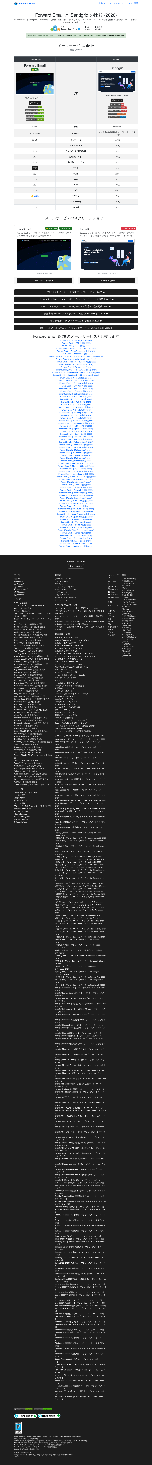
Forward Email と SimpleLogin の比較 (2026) (76, 508)
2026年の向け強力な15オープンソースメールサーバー (80, 1098)
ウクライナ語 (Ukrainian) (126, 650)
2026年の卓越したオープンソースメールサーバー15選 (78, 1300)
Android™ (20, 584)
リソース (18, 789)
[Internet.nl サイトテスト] (34, 110)
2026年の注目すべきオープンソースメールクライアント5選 (80, 1317)
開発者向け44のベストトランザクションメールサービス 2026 (75, 313)
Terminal (20, 594)
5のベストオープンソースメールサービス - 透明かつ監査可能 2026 (75, 306)
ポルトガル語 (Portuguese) (126, 631)
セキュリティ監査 (62, 581)
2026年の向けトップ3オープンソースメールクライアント (80, 989)
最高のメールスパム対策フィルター (69, 643)
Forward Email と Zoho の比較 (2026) (76, 541)
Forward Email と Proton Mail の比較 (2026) (76, 495)
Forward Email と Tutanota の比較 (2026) (76, 527)
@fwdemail (114, 589)
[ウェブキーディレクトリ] (78, 207)
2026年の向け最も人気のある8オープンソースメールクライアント (80, 1144)
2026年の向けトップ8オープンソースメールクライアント (80, 1122)
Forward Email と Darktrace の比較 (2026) (76, 383)
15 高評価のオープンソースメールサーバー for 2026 (79, 883)
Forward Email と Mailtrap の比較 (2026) (76, 458)
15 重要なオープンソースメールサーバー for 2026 (78, 856)
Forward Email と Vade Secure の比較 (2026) (76, 530)
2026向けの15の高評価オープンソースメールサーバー (80, 1392)
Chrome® (20, 592)
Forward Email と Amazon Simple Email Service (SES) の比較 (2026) (76, 356)
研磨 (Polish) (126, 627)
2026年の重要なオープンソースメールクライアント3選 (79, 1355)
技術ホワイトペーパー (63, 578)
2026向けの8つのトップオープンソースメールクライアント (80, 1387)
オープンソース (61, 600)
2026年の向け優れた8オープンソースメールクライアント (80, 1035)
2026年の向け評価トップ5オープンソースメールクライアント (80, 999)
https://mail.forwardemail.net (113, 35)
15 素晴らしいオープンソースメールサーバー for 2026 (80, 928)
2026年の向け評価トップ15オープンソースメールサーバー (80, 994)
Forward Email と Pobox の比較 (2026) (76, 484)
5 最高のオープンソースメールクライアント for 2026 (79, 842)
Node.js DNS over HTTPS (65, 696)
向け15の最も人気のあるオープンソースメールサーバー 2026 (79, 769)
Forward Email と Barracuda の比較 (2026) (76, 364)
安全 (109, 613)
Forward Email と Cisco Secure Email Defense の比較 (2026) (76, 372)
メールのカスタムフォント (65, 669)
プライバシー (121, 3)
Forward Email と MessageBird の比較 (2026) (76, 463)
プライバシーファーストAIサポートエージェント (74, 653)
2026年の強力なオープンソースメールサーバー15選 (78, 1236)
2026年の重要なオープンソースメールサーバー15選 (80, 1226)
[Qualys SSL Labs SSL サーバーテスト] (35, 119)
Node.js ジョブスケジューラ (66, 701)
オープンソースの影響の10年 (66, 637)
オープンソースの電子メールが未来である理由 (73, 731)
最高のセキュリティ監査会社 (66, 651)
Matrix (112, 592)
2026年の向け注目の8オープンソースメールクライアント (80, 1055)
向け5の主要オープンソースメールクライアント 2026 (80, 796)
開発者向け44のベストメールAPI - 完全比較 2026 (75, 320)
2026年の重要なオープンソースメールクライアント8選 (79, 1232)
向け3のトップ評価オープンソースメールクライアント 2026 (80, 764)
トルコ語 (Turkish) (128, 646)
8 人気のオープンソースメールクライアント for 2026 (79, 891)
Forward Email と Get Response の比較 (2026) (76, 407)
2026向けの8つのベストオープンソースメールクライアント (80, 1376)
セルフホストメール (63, 592)
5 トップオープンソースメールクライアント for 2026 (79, 879)
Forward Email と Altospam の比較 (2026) (76, 353)
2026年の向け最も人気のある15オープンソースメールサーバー (79, 1138)
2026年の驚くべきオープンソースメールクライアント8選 (80, 1202)
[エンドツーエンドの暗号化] (79, 195)
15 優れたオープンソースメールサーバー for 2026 (77, 915)
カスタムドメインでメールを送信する (29, 605)
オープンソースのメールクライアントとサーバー (79, 735)
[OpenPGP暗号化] (80, 201)
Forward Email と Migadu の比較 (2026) (76, 468)
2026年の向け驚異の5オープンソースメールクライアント (80, 1066)
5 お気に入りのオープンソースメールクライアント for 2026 (79, 951)
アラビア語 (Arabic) (129, 578)
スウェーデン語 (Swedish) (127, 640)
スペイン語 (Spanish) (129, 637)
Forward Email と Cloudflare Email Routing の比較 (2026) (76, 375)
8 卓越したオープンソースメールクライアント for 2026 (79, 911)
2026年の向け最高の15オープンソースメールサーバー (79, 1070)
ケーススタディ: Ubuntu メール (67, 661)
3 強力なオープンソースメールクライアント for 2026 (77, 972)
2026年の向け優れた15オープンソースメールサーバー (78, 1033)
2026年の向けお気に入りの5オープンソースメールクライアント (80, 1085)
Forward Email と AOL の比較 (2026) (76, 343)
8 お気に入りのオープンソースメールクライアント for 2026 (78, 852)
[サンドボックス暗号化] (85, 151)
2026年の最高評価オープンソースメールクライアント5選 (80, 1288)
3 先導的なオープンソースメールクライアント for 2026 (80, 904)
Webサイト (35, 103)
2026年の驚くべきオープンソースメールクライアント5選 (80, 1325)
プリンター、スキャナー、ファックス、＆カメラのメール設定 (33, 614)
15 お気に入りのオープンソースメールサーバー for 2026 (79, 847)
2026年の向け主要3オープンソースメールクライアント (80, 1029)
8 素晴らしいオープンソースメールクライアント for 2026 (79, 932)
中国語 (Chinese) (128, 581)
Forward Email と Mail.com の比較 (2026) (76, 439)
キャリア (111, 635)
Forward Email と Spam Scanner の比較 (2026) (76, 514)
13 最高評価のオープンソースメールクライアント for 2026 (79, 898)
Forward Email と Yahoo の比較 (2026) (76, 533)
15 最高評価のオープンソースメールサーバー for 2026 (80, 894)
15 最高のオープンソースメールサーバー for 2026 (80, 838)
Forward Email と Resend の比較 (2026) (76, 498)
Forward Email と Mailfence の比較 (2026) (76, 447)
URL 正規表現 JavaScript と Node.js (69, 728)
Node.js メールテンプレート (66, 699)
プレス (110, 632)
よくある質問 (132, 3)
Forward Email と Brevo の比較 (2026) (76, 367)
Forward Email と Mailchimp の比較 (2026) (76, 442)
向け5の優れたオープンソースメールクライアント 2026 (79, 804)
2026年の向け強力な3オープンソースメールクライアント (80, 1103)
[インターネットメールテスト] (49, 1415)
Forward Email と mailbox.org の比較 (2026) (76, 546)
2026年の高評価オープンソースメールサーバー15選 (80, 1264)
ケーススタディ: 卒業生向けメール (68, 659)
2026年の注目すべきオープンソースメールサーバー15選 (80, 1186)
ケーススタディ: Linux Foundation (68, 664)
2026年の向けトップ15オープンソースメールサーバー (79, 1117)
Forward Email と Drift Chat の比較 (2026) (76, 386)
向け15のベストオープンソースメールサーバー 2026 (80, 739)
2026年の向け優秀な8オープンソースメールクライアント (80, 1045)
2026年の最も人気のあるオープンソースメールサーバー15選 (80, 1274)
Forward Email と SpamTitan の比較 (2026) (76, 516)
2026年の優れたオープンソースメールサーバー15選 (80, 1305)
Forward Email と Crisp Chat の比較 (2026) (76, 377)
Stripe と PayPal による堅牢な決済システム (72, 723)
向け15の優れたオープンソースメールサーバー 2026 (80, 800)
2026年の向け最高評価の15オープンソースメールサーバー (80, 1015)
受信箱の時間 (19, 798)
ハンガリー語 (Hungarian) (126, 607)
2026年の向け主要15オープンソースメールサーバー (80, 1025)
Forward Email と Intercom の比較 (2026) (76, 431)
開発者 (58, 575)
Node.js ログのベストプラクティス (69, 648)
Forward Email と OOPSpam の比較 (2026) (76, 479)
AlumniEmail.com (21, 811)
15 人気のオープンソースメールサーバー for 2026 (77, 888)
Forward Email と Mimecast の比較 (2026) (76, 471)
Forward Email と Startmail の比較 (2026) (76, 519)
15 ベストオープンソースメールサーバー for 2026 (79, 867)
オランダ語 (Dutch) (129, 590)
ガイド (17, 599)
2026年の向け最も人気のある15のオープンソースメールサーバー (80, 1005)
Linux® (19, 586)
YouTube (114, 594)
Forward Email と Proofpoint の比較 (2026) (76, 492)
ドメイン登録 (19, 803)
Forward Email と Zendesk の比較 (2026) (76, 538)
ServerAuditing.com (22, 816)
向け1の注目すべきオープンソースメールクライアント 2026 (80, 823)
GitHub (113, 586)
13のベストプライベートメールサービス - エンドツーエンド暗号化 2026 (75, 299)
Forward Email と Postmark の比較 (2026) (76, 490)
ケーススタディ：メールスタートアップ (71, 720)
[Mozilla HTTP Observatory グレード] (35, 116)
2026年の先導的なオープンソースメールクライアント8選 (80, 1296)
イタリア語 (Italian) (129, 616)
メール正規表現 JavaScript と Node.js (70, 675)
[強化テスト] (35, 106)
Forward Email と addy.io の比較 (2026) (76, 543)
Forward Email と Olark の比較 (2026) (76, 482)
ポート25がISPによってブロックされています (32, 784)
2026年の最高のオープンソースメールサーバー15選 (79, 1206)
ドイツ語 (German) (129, 602)
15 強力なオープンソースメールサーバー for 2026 (78, 862)
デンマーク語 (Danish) (126, 586)
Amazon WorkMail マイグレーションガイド (72, 640)
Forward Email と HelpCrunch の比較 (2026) (76, 423)
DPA (109, 624)
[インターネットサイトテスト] (25, 1415)
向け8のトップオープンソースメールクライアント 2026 (80, 753)
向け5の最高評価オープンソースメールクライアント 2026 (80, 785)
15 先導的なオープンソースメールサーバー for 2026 (78, 902)
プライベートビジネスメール (25, 792)
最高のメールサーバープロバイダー (69, 645)
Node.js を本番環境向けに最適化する (69, 685)
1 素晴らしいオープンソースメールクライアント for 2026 (78, 834)
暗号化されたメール (107, 3)
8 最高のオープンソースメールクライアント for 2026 (79, 940)
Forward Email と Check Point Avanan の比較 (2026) (76, 369)
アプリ (17, 575)
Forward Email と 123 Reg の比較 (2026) (76, 340)
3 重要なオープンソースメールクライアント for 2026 (79, 859)
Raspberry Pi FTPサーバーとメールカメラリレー (33, 620)
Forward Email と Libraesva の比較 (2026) (76, 436)
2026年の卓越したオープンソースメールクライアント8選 (80, 1303)
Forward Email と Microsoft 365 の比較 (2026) (76, 466)
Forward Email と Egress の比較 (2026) (76, 391)
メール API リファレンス (64, 586)
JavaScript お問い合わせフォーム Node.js (71, 693)
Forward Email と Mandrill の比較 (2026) (76, 460)
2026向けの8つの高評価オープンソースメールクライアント (80, 1397)
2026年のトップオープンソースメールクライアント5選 (80, 1258)
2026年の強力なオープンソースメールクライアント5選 (79, 1238)
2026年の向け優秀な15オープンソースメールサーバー (79, 1039)
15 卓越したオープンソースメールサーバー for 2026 (79, 907)
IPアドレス (59, 584)
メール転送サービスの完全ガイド (68, 683)
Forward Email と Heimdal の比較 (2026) (76, 418)
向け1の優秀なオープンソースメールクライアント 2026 (79, 812)
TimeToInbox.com (21, 814)
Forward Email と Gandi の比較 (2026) (76, 404)
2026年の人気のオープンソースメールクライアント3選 (79, 1344)
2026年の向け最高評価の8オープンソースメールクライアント (80, 1021)
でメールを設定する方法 (28, 624)
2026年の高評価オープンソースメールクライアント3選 (79, 1269)
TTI (34, 168)
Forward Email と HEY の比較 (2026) (76, 415)
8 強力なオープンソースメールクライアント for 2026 (79, 864)
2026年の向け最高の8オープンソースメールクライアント (80, 1074)
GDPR (110, 621)
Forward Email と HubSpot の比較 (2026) (76, 426)
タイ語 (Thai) (126, 644)
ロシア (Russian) (128, 635)
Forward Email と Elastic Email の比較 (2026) (76, 394)
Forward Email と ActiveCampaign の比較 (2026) (76, 351)
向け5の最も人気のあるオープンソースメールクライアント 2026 (80, 775)
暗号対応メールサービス (64, 688)
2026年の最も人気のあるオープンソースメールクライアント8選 (80, 1280)
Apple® (17, 578)
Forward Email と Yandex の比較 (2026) (76, 535)
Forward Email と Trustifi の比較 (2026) (76, 524)
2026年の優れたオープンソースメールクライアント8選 (79, 1182)
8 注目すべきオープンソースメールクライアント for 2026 (78, 924)
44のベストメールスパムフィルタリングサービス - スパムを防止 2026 (75, 327)
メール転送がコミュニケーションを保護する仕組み (75, 725)
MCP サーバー (60, 680)
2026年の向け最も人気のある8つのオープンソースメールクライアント (80, 1010)
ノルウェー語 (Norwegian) (126, 624)
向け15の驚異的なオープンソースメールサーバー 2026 (80, 828)
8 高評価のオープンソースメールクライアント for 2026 (80, 886)
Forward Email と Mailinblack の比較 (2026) (76, 452)
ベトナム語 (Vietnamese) (127, 654)
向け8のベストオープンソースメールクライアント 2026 (79, 743)
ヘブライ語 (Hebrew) (129, 604)
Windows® (18, 581)
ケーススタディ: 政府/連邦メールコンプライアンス (75, 656)
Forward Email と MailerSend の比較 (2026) (76, 444)
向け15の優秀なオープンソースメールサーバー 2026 (80, 808)
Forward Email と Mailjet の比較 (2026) (76, 455)
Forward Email (35, 65)
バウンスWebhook (62, 594)
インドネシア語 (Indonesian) (127, 612)
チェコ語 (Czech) (128, 583)
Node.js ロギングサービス (65, 704)
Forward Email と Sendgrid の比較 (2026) (76, 506)
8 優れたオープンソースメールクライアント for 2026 (79, 918)
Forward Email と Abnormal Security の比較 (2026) (76, 348)
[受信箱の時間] (78, 168)
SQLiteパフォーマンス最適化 (66, 715)
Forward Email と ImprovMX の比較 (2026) (76, 428)
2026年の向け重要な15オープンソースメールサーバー (80, 1089)
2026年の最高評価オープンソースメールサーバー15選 (80, 1284)
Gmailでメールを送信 (22, 608)
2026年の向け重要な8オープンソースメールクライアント (79, 1093)
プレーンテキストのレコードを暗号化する (33, 806)
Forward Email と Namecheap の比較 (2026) (76, 474)
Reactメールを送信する (64, 717)
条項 (109, 618)
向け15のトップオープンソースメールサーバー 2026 (78, 748)
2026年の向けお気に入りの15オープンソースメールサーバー (80, 1079)
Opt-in (36, 196)
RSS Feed (114, 597)
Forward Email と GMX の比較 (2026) (76, 402)
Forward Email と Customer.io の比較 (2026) (76, 380)
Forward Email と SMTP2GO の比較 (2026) (76, 503)
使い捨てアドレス (21, 800)
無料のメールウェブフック (65, 589)
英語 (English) (127, 592)
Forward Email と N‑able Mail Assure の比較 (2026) (76, 476)
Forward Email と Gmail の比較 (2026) (76, 410)
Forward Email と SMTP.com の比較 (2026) (76, 500)
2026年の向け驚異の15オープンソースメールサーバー (79, 1061)
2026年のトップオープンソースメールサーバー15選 (80, 1253)
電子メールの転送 (64, 35)
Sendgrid (117, 68)
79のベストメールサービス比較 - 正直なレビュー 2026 (75, 292)
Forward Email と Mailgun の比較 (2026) (76, 450)
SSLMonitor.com (20, 822)
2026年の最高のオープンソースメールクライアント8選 (80, 1210)
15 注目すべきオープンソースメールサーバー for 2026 (79, 920)
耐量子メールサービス (63, 709)
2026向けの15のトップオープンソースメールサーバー (80, 1381)
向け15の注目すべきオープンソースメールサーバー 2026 (80, 817)
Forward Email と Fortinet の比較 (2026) (76, 399)
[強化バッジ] (18, 1427)
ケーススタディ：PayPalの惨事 (67, 707)
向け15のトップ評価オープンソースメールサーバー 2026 (78, 759)
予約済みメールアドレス (24, 808)
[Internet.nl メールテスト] (34, 113)
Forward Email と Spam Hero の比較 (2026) (76, 511)
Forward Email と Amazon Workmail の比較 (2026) (76, 359)
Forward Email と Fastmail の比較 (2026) (76, 396)
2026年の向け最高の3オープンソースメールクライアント (80, 1111)
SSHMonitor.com (21, 819)
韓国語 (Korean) (127, 620)
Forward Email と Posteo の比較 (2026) (76, 487)
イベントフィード (113, 606)
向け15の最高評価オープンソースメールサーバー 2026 (79, 780)
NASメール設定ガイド (23, 610)
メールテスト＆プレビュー (65, 677)
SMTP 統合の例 (20, 602)
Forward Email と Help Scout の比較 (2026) (76, 420)
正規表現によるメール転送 (65, 597)
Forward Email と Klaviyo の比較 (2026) (76, 434)
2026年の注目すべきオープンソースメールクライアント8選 (80, 1192)
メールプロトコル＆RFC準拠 (66, 672)
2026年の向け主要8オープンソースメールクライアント (80, 1165)
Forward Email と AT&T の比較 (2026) (76, 345)
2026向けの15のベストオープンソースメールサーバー (80, 1371)
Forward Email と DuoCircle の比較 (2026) (76, 388)
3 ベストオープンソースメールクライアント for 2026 (79, 980)
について (111, 610)
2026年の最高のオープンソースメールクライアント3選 (80, 1248)
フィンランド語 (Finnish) (127, 596)
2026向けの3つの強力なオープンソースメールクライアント (80, 1365)
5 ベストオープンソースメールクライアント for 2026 (80, 870)
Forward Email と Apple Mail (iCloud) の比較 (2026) (76, 361)
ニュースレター (113, 582)
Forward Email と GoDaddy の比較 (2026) (76, 412)
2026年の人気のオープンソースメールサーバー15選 (80, 1216)
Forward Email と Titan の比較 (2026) (76, 522)
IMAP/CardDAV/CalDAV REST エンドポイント (73, 667)
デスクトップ (22, 589)
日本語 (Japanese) (128, 618)
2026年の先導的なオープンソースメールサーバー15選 (79, 1292)
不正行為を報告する (113, 628)
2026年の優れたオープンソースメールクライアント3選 (80, 1309)
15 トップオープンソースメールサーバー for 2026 (78, 874)
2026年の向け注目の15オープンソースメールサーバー (80, 1050)
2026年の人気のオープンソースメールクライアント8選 (79, 1221)
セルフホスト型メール (63, 691)
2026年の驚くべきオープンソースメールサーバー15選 (80, 1197)
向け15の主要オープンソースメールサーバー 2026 (79, 791)
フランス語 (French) (129, 599)
